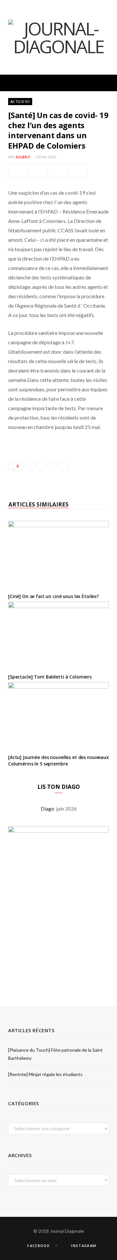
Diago (48, 809)
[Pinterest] (58, 171)
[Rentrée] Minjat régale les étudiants (45, 1074)
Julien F (22, 157)
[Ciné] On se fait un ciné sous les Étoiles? (53, 596)
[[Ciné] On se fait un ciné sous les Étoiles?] (58, 554)
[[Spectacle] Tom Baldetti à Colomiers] (58, 635)
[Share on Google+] (53, 466)
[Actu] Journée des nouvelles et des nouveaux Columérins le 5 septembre (58, 760)
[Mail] (78, 171)
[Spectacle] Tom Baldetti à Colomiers (50, 677)
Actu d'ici (20, 101)
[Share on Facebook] (18, 171)
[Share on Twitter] (38, 171)
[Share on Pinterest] (64, 466)
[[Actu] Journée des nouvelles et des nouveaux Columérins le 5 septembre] (58, 715)
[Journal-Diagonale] (58, 37)
